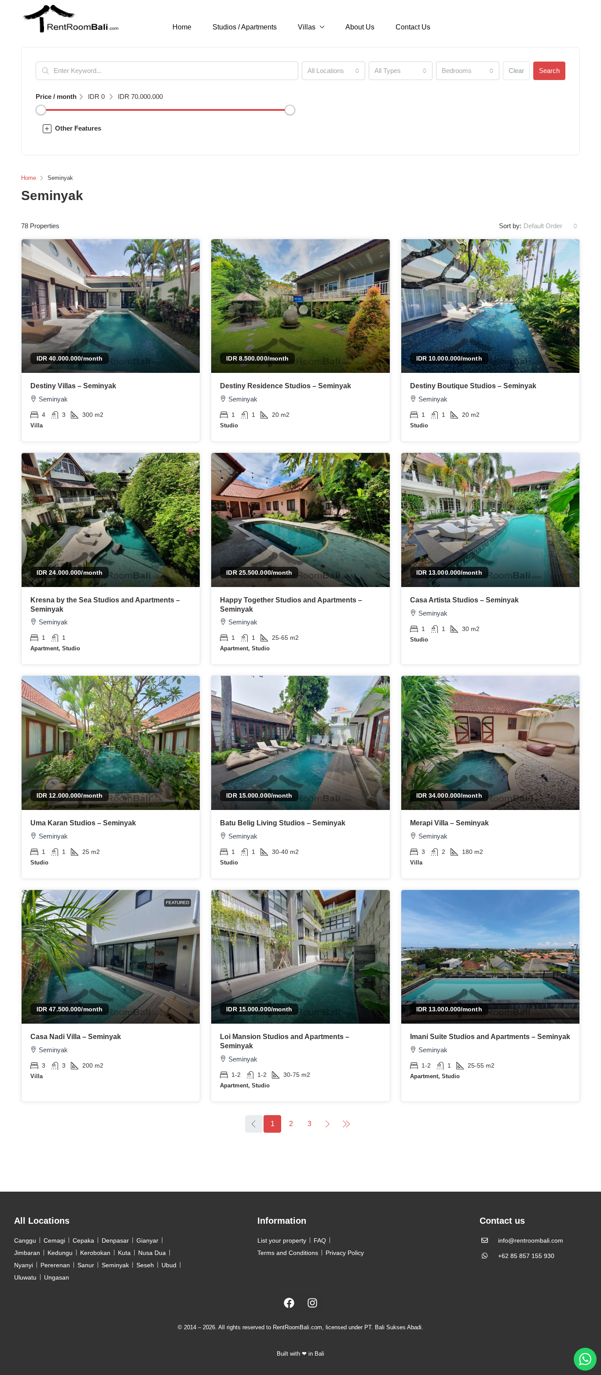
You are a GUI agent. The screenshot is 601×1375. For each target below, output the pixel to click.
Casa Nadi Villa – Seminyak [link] (75, 1036)
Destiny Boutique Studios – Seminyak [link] (473, 386)
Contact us (413, 27)
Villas (306, 27)
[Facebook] (289, 1302)
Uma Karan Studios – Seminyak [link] (83, 823)
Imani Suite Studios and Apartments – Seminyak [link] (490, 1036)
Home (181, 27)
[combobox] (333, 71)
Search (549, 70)
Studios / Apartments (245, 27)
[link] (111, 306)
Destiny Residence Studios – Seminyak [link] (285, 386)
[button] (300, 128)
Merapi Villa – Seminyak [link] (449, 823)
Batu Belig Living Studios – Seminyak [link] (282, 823)
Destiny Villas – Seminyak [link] (73, 386)
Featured (177, 902)
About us (359, 27)
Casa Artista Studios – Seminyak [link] (464, 600)
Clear (516, 70)
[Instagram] (312, 1302)
